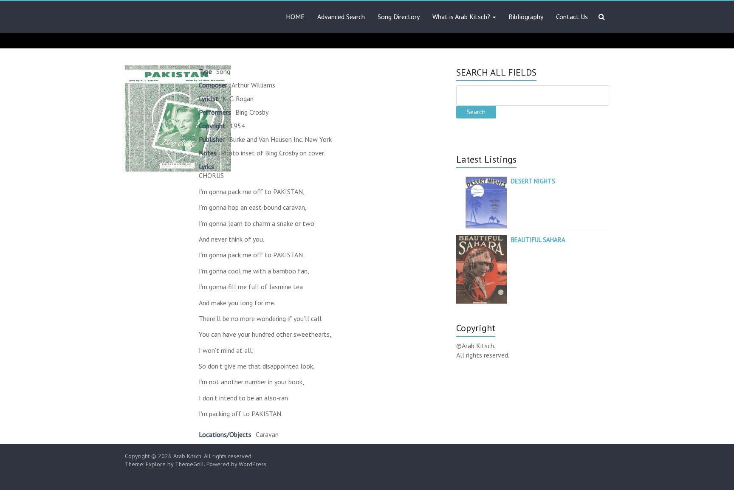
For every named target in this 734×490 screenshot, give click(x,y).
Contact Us (572, 16)
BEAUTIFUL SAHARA (538, 240)
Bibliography (525, 16)
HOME (295, 16)
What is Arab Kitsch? (461, 16)
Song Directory (399, 16)
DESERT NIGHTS (533, 181)
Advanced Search (341, 16)
